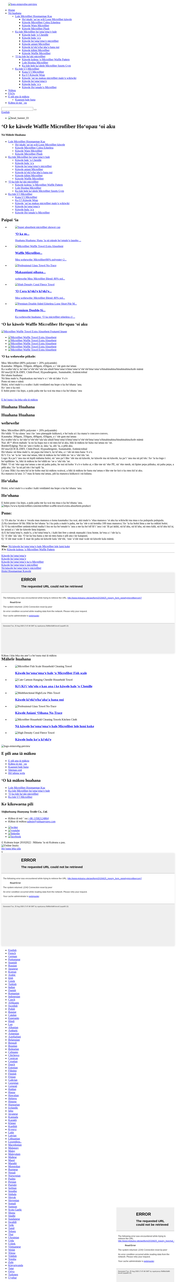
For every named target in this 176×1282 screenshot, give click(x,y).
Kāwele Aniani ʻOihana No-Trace (38, 713)
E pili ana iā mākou (18, 96)
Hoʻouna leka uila (11, 848)
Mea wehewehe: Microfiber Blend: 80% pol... (40, 297)
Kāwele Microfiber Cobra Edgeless (41, 22)
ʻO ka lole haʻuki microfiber (30, 56)
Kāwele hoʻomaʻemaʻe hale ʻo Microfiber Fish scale (51, 673)
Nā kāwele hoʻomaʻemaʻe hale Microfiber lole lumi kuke (39, 546)
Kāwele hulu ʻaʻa (31, 37)
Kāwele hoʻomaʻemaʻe (34, 81)
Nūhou (12, 90)
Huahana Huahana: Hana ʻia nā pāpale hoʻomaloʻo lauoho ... (48, 240)
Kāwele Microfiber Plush (35, 28)
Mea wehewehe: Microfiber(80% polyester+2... (41, 259)
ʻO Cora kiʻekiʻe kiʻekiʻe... (33, 291)
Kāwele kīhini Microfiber (36, 50)
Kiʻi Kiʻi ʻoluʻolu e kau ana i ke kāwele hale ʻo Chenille (53, 686)
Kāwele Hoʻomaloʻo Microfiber (39, 87)
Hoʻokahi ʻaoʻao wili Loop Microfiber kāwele (47, 19)
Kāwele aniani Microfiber (36, 44)
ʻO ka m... (22, 234)
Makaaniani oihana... (30, 272)
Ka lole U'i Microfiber (27, 68)
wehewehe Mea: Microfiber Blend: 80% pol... (40, 278)
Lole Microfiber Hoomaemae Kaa (33, 16)
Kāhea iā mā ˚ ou (17, 102)
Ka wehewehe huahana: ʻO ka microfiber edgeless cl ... (45, 316)
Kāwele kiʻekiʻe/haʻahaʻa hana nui (40, 47)
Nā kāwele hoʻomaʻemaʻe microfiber (21, 568)
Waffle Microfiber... (28, 253)
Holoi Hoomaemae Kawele (16, 571)
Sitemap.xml (15, 770)
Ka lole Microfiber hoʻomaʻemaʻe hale (36, 31)
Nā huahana (14, 13)
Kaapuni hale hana (25, 99)
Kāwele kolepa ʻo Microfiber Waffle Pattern (46, 59)
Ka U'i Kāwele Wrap (33, 74)
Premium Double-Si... (30, 310)
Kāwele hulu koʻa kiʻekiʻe (33, 739)
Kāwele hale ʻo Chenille (35, 34)
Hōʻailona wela (16, 773)
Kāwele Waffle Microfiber (36, 53)
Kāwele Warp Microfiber (35, 25)
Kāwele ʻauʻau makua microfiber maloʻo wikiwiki (49, 78)
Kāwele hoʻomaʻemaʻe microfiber (40, 40)
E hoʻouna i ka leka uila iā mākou (19, 399)
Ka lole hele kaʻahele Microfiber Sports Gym (46, 65)
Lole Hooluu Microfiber (35, 62)
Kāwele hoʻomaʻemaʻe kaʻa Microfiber (22, 561)
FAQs (11, 93)
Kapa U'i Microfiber (33, 71)
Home (11, 10)
